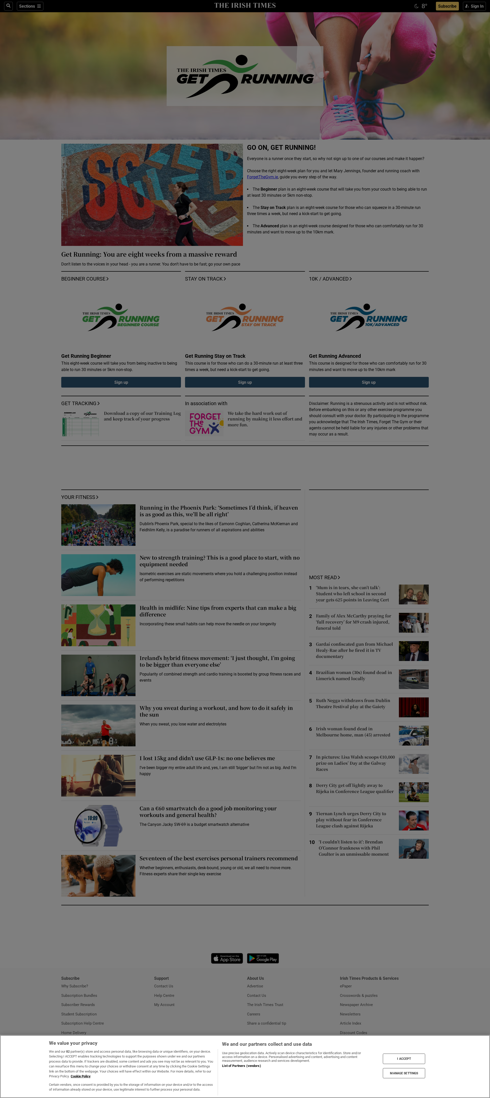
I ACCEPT (404, 1059)
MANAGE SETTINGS (404, 1073)
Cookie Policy (81, 1076)
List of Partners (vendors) (241, 1066)
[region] (245, 1066)
